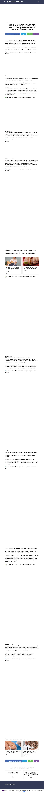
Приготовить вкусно (15, 1)
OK (23, 791)
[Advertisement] (22, 13)
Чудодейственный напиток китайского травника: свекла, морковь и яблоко (13, 773)
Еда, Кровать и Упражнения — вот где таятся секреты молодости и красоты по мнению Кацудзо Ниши (31, 774)
